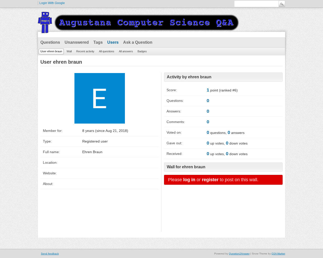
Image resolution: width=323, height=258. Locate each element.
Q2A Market (278, 253)
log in (189, 179)
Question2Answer (239, 253)
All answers (126, 51)
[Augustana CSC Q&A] (139, 30)
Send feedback (50, 253)
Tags (98, 42)
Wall (69, 51)
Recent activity (85, 51)
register (210, 179)
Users (113, 42)
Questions (50, 42)
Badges (142, 51)
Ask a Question (137, 42)
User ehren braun (51, 51)
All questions (106, 51)
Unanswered (77, 42)
